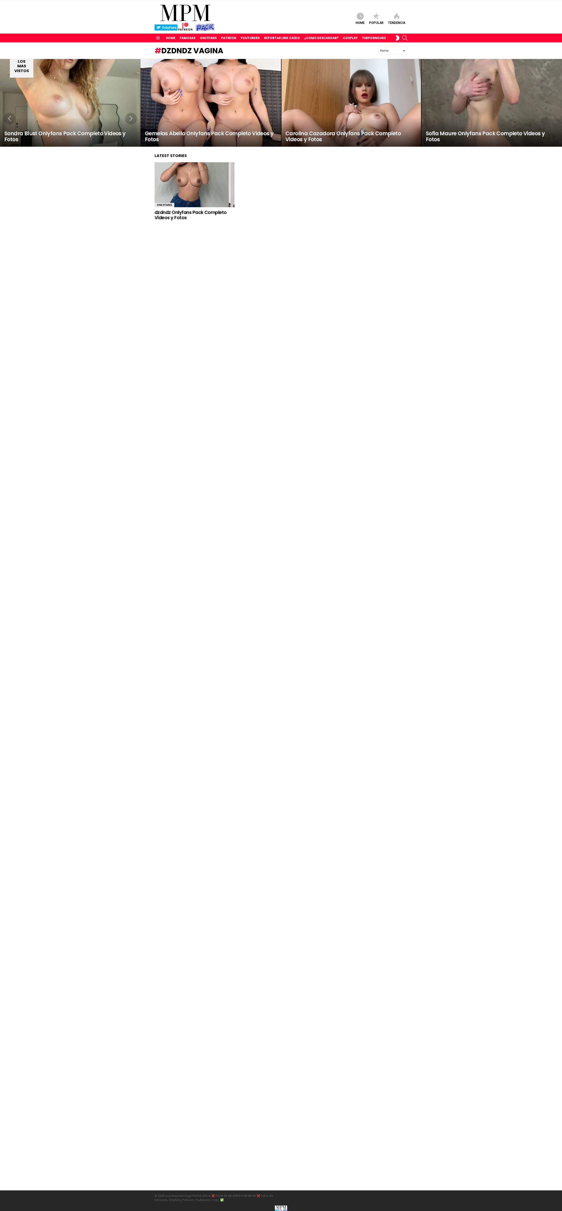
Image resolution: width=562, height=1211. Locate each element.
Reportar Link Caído (282, 38)
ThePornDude (374, 38)
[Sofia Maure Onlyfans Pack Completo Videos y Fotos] (492, 103)
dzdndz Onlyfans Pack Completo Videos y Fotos (191, 215)
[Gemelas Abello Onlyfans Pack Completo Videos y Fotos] (210, 103)
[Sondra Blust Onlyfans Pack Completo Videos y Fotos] (70, 103)
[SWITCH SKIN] (397, 38)
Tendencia (396, 23)
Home (360, 23)
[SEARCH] (404, 38)
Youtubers (250, 38)
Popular (376, 23)
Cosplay (350, 38)
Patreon (228, 38)
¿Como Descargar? (321, 38)
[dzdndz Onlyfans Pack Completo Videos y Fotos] (194, 184)
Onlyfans (208, 38)
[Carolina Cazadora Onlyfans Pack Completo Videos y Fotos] (351, 103)
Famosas (187, 38)
